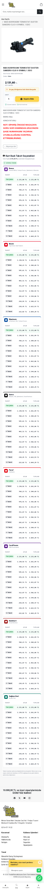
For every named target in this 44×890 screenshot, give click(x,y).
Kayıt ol (26, 840)
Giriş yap (26, 837)
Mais (9, 76)
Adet (7, 95)
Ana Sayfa (5, 19)
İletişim (4, 842)
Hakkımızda (5, 840)
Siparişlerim (27, 845)
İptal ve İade (6, 864)
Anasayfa (5, 837)
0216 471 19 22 (6, 827)
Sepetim (26, 842)
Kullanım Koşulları (8, 859)
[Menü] (3, 4)
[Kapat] (40, 862)
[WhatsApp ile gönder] (39, 870)
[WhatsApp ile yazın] (39, 878)
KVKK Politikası (7, 862)
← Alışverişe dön (10, 146)
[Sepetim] (41, 5)
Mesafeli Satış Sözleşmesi (12, 856)
